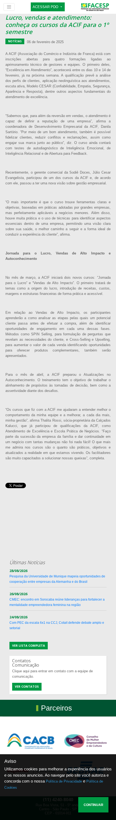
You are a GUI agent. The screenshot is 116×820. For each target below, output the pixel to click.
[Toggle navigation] (9, 7)
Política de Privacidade (64, 781)
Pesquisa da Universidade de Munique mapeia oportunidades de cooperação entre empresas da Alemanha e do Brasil (57, 576)
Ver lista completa (28, 645)
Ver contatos (27, 686)
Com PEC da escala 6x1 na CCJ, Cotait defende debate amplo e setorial (56, 622)
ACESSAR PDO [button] (46, 7)
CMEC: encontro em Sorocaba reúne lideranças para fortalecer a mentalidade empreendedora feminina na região (57, 599)
